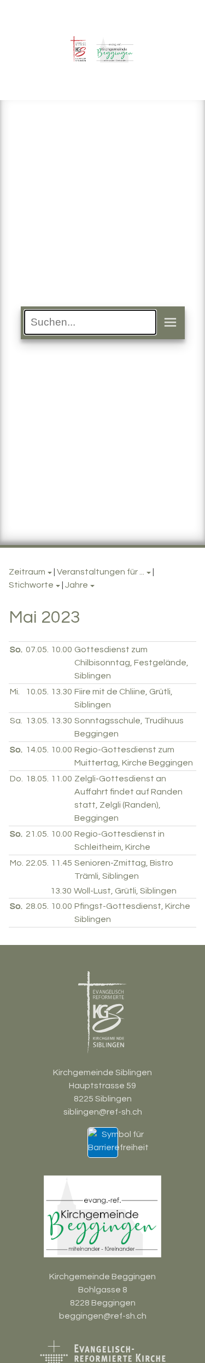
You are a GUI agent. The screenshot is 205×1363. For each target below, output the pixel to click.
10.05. (37, 691)
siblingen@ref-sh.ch (102, 1111)
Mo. (17, 863)
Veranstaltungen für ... (100, 571)
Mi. (15, 691)
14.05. (37, 749)
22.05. (37, 863)
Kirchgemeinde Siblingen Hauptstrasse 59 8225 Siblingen (102, 1085)
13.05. (37, 720)
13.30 (61, 691)
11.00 (61, 778)
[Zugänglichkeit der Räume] (118, 1147)
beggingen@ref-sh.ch (103, 1316)
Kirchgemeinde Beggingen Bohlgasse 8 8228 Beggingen (102, 1289)
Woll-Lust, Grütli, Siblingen (125, 890)
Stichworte (31, 585)
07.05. (37, 649)
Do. (16, 778)
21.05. (37, 834)
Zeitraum (27, 571)
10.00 (61, 649)
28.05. (37, 906)
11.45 (61, 863)
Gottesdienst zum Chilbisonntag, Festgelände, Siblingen (131, 662)
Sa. (16, 720)
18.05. (37, 778)
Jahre (76, 585)
